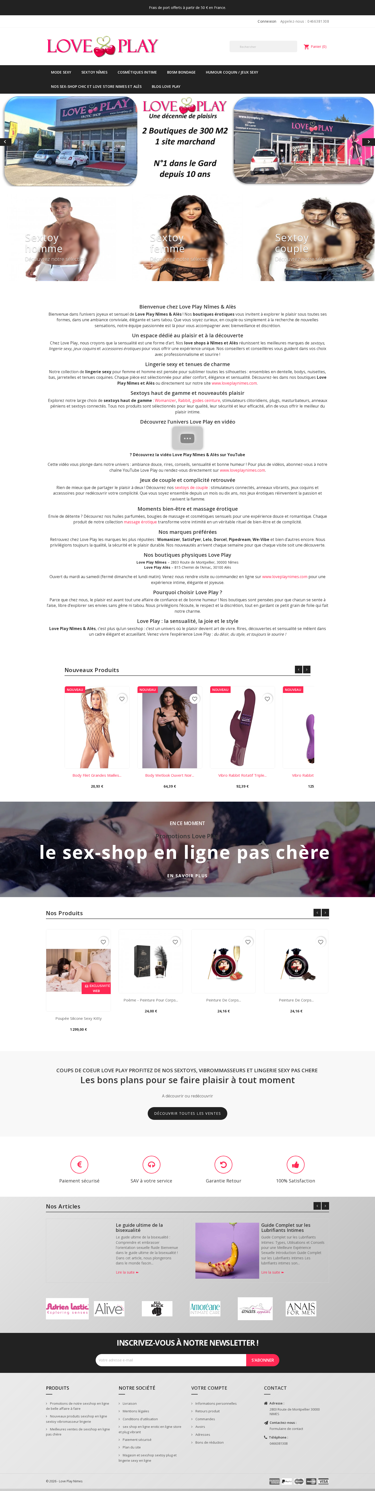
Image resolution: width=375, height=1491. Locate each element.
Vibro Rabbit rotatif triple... (242, 777)
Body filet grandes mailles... (96, 777)
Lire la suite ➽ (127, 1274)
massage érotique (140, 524)
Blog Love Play (166, 86)
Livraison (129, 1405)
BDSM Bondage (181, 72)
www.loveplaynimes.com (234, 385)
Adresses (202, 1436)
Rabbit (184, 403)
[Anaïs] (255, 1311)
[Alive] (109, 1311)
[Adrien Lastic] (67, 1311)
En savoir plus (187, 878)
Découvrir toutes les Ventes (187, 1106)
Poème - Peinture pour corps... (150, 1002)
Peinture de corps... (223, 1002)
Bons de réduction (209, 1444)
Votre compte (209, 1390)
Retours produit (207, 1413)
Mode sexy (61, 72)
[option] (187, 141)
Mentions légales (135, 1413)
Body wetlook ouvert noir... (169, 777)
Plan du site (131, 1449)
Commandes (205, 1421)
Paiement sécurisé (137, 1442)
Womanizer (165, 403)
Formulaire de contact (286, 1431)
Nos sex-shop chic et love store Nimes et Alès (96, 86)
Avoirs (200, 1429)
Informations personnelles (216, 1405)
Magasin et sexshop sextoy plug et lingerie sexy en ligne (148, 1460)
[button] (28, 143)
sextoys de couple (191, 490)
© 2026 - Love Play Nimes (64, 1483)
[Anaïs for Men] (301, 1311)
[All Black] (157, 1311)
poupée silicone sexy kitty (78, 1020)
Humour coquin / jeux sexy (232, 72)
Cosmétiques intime (137, 72)
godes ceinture (206, 403)
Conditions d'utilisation (140, 1421)
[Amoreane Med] (205, 1311)
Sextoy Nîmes (94, 72)
